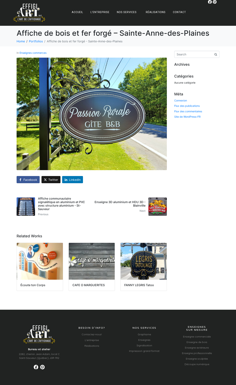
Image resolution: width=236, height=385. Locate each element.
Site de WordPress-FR (187, 116)
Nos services (127, 12)
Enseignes (144, 340)
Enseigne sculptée (197, 358)
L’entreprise (100, 12)
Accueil (77, 12)
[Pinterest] (215, 2)
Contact (179, 12)
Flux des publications (187, 105)
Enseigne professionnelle (197, 353)
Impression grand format (144, 351)
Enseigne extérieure (197, 347)
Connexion (180, 100)
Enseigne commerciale (197, 336)
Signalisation (144, 345)
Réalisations (156, 12)
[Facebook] (210, 2)
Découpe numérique (197, 364)
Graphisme (144, 334)
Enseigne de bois (197, 342)
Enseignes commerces (33, 52)
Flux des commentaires (188, 111)
